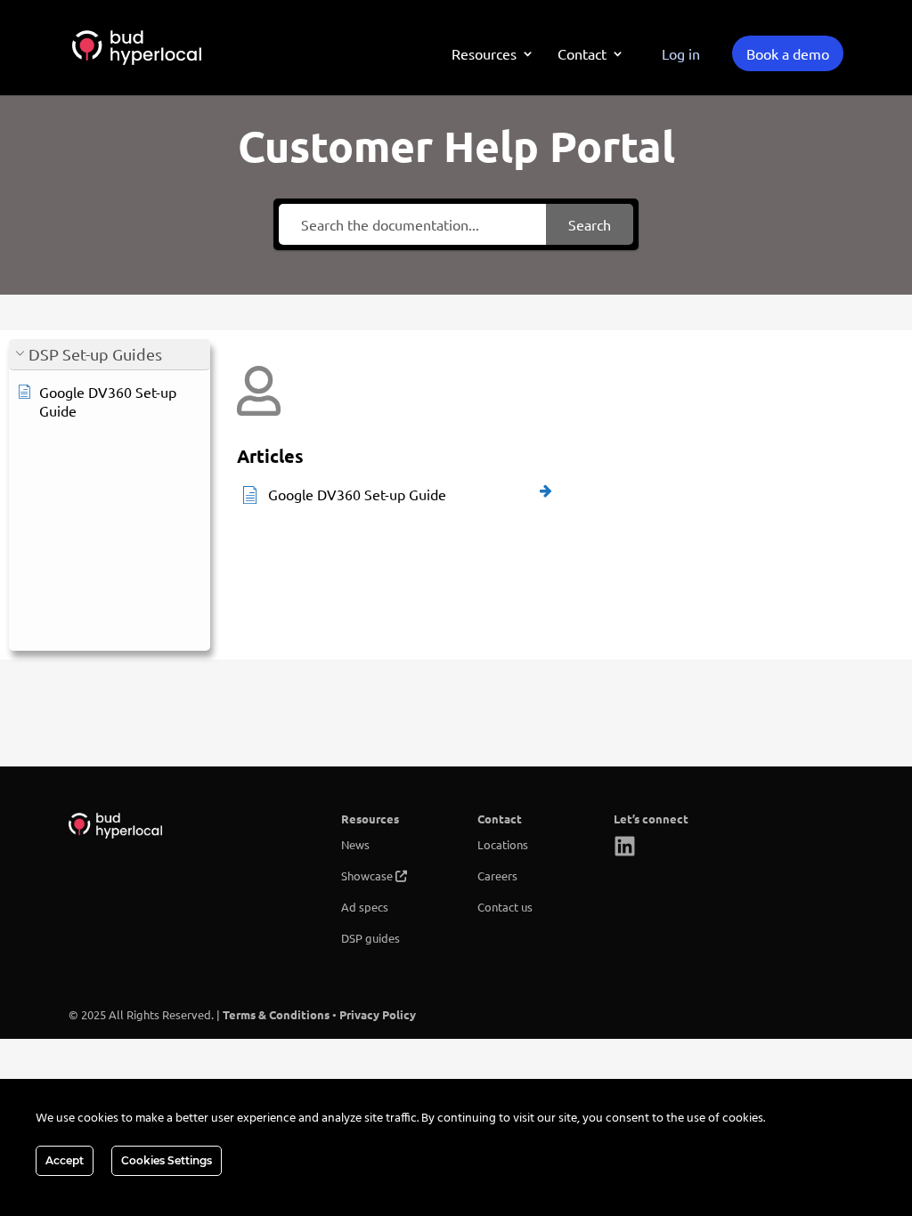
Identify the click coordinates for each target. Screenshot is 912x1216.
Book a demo (787, 53)
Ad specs (364, 906)
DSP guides (370, 937)
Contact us (505, 906)
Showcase (367, 875)
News (355, 844)
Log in (681, 53)
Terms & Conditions (276, 1014)
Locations (502, 844)
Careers (497, 875)
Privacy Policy (377, 1014)
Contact (582, 54)
